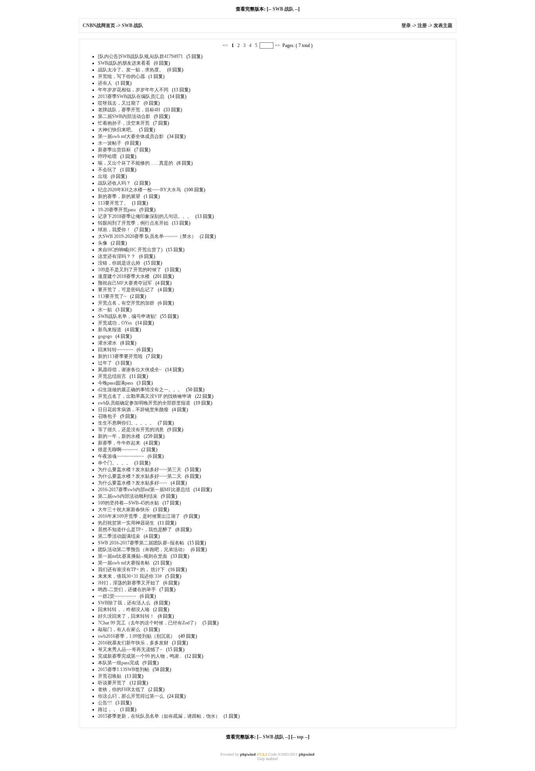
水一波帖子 (109, 143)
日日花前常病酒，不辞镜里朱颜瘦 (133, 409)
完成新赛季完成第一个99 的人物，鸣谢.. (139, 656)
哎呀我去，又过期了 (119, 103)
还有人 (105, 83)
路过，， (107, 709)
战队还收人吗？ (114, 183)
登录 (406, 25)
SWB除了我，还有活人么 (124, 603)
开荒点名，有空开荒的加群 (126, 303)
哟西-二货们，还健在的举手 (127, 589)
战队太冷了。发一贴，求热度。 (131, 70)
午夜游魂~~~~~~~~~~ (121, 456)
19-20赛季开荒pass (117, 209)
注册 (422, 25)
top (300, 737)
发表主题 (443, 25)
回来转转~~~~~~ (115, 349)
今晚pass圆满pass (115, 383)
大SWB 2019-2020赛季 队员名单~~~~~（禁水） (147, 236)
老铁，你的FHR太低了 (121, 689)
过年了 (105, 363)
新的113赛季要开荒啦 (120, 356)
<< (225, 45)
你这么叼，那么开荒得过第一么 (131, 696)
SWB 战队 (284, 9)
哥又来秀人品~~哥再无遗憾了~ (130, 649)
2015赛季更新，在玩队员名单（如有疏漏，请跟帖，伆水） (159, 716)
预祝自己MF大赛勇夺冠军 (125, 283)
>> (277, 45)
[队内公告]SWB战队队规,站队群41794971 (140, 56)
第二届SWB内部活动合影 (124, 116)
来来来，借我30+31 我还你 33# (130, 576)
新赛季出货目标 (114, 149)
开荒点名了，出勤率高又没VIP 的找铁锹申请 (145, 396)
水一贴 (105, 309)
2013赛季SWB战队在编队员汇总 (131, 96)
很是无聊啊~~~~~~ (118, 449)
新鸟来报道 (109, 329)
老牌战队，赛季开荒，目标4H (129, 109)
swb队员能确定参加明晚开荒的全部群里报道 (144, 403)
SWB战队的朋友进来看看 (124, 63)
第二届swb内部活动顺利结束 (127, 496)
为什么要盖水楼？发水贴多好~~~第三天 (139, 469)
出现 (102, 176)
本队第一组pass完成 (118, 663)
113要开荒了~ (112, 296)
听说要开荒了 (112, 683)
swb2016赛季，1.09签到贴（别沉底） (136, 636)
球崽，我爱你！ (114, 229)
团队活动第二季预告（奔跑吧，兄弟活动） (142, 549)
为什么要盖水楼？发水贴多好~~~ (132, 483)
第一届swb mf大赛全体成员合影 (131, 136)
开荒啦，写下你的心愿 (121, 76)
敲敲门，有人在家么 (119, 629)
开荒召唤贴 (109, 676)
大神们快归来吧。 (117, 129)
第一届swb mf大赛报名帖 (124, 563)
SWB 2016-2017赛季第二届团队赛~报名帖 (141, 543)
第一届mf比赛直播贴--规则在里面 (132, 556)
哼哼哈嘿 (107, 156)
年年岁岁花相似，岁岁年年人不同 (133, 90)
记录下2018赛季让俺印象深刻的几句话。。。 (145, 216)
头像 (102, 243)
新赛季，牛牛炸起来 (119, 443)
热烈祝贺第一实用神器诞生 (126, 523)
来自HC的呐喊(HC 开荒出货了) (130, 249)
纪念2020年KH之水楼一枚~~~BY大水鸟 (139, 189)
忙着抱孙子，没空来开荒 (124, 123)
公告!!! (105, 703)
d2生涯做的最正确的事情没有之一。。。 (140, 389)
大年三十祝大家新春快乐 (124, 509)
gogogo (105, 336)
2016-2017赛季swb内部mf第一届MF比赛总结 (144, 489)
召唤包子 (107, 416)
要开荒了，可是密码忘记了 (126, 289)
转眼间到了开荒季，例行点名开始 (133, 223)
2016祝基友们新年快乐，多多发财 (133, 643)
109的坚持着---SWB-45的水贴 (128, 503)
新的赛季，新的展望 (119, 196)
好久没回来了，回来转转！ (126, 616)
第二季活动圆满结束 (119, 536)
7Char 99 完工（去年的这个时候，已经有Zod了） (148, 623)
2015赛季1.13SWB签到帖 (123, 669)
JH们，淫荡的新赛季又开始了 (129, 583)
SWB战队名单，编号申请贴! (127, 316)
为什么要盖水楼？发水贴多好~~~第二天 (139, 476)
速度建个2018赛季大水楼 (124, 276)
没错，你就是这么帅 (119, 263)
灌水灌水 (107, 343)
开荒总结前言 (112, 376)
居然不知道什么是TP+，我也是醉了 (135, 529)
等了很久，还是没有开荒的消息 (131, 429)
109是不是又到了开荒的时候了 (129, 269)
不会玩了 (107, 169)
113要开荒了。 (113, 203)
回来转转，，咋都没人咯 (124, 609)
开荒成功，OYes (115, 323)
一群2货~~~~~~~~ (117, 596)
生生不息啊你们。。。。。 (126, 423)
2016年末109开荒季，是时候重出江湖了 (139, 516)
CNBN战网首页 (99, 25)
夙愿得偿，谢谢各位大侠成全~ (130, 369)
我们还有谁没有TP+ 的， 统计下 (131, 569)
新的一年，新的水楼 (119, 436)
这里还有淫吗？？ (117, 256)
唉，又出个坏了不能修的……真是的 (135, 163)
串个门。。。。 (114, 463)
